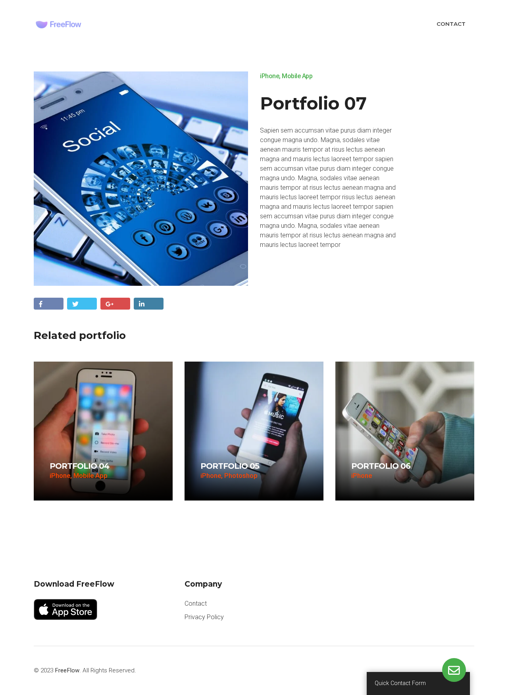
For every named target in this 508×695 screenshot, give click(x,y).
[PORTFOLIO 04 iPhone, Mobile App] (103, 430)
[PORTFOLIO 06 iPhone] (404, 430)
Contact (451, 24)
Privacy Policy (204, 617)
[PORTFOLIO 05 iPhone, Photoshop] (254, 430)
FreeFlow (67, 670)
